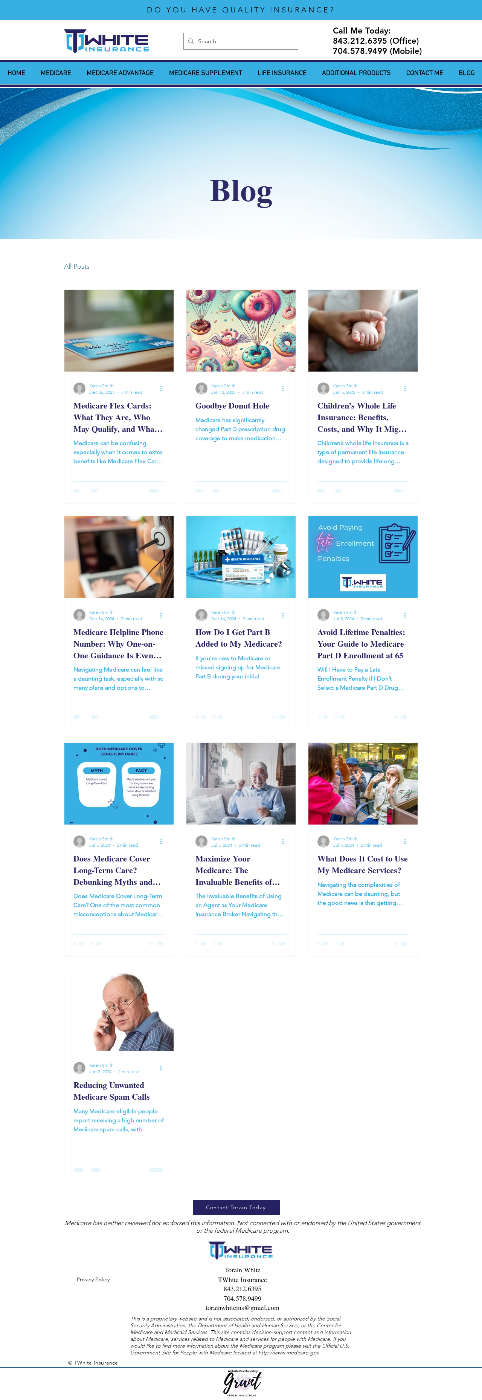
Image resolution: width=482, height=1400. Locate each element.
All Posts (77, 266)
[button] (356, 73)
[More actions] (163, 388)
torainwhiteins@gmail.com (242, 1307)
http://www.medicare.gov (288, 1352)
